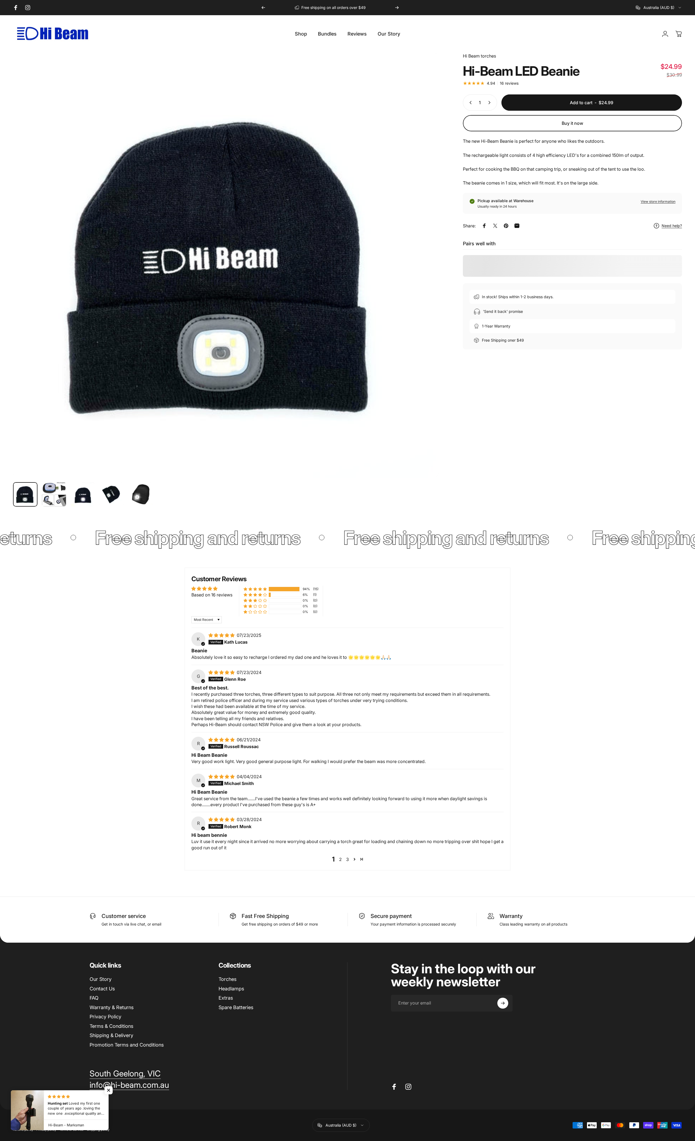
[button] (255, 589)
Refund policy (23, 1130)
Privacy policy (46, 1130)
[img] (222, 635)
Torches (227, 979)
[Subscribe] (502, 1003)
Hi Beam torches (479, 56)
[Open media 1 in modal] (225, 265)
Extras (226, 998)
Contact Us (102, 988)
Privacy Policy (105, 1016)
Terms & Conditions (111, 1026)
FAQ (94, 998)
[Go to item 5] (140, 494)
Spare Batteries (236, 1007)
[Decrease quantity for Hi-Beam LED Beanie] (469, 102)
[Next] (397, 7)
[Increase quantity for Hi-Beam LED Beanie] (490, 102)
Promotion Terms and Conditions (127, 1045)
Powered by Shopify (78, 1121)
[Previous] (263, 7)
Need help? (672, 225)
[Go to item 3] (83, 494)
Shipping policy (98, 1130)
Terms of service (71, 1130)
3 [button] (347, 859)
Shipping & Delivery (111, 1035)
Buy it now (572, 123)
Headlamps (231, 988)
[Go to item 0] (25, 494)
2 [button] (340, 859)
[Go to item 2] (54, 494)
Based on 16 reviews (211, 594)
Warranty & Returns (112, 1007)
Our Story (101, 979)
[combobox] (659, 7)
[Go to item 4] (111, 494)
